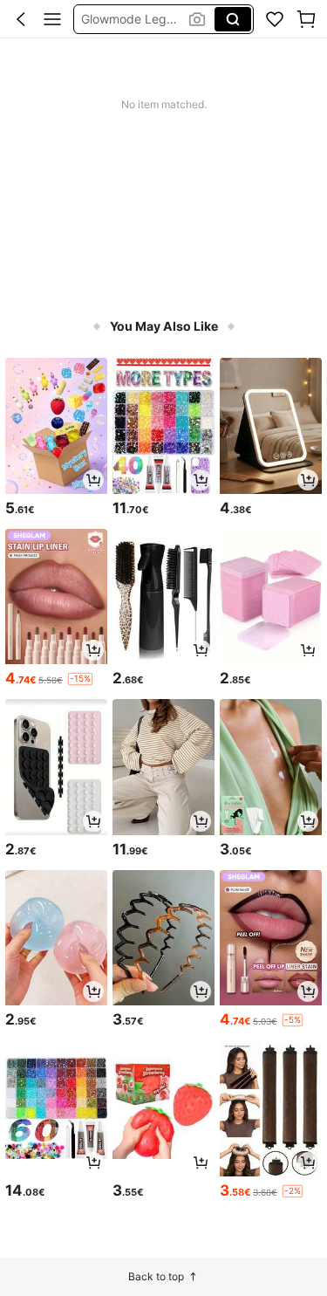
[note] (80, 679)
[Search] (233, 19)
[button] (21, 19)
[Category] (52, 19)
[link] (274, 19)
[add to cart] (93, 480)
